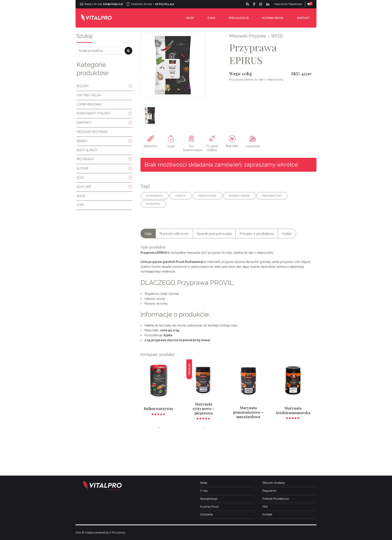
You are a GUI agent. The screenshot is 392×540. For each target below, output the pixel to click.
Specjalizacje (239, 17)
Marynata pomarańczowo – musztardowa (248, 412)
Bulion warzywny (159, 408)
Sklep (190, 17)
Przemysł (153, 203)
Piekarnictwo (272, 195)
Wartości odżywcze (174, 233)
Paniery (82, 141)
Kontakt (303, 17)
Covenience (154, 195)
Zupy (80, 205)
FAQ (265, 506)
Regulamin (269, 490)
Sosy (80, 177)
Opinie (287, 233)
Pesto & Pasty (87, 150)
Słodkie (82, 168)
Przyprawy (85, 159)
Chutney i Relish (89, 95)
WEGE (277, 36)
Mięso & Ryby (207, 195)
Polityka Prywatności (275, 498)
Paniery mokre (239, 195)
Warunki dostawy (273, 482)
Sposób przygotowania (214, 233)
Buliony (83, 86)
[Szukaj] (128, 51)
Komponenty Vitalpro (93, 113)
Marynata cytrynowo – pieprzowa (203, 408)
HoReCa (180, 195)
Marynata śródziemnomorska (293, 410)
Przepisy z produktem (256, 233)
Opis (148, 233)
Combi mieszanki (89, 104)
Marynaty (84, 122)
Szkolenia (206, 514)
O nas (211, 17)
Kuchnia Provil (273, 17)
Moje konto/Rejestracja (288, 4)
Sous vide (84, 186)
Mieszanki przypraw (247, 36)
